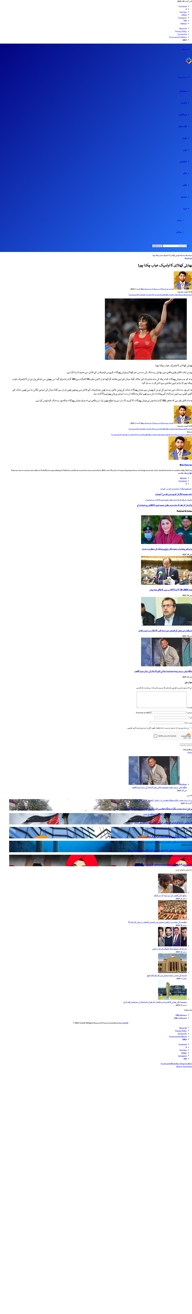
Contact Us (182, 34)
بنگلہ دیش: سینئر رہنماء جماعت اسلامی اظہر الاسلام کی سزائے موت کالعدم (163, 671)
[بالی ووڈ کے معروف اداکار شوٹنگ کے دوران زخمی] (172, 946)
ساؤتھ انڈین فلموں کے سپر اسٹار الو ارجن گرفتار (170, 895)
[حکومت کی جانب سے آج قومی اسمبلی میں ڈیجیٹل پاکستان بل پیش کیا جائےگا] (172, 919)
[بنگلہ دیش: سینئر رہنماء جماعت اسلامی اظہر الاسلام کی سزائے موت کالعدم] (166, 666)
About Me (188, 473)
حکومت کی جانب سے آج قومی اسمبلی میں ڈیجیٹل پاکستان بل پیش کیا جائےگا (157, 922)
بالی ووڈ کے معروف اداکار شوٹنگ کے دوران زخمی (169, 949)
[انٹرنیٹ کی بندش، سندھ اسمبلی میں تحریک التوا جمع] (172, 972)
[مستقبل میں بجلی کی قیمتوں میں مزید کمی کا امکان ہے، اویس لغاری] (166, 625)
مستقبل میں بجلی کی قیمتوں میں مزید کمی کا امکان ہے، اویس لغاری (165, 630)
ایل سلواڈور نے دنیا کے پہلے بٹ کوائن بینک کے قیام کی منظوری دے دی (165, 836)
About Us (183, 28)
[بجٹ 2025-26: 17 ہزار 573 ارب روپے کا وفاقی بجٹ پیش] (166, 584)
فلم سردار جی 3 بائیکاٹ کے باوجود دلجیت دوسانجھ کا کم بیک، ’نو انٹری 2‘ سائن (162, 864)
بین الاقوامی (182, 114)
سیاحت (184, 197)
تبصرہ (189, 707)
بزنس (185, 150)
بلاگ (185, 173)
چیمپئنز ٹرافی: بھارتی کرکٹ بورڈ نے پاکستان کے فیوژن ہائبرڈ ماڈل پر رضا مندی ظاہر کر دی (155, 1002)
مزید (185, 208)
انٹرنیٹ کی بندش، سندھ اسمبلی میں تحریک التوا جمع (167, 975)
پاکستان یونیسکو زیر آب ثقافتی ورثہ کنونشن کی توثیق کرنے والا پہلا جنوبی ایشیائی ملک (159, 850)
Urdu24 (125, 1023)
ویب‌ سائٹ (188, 722)
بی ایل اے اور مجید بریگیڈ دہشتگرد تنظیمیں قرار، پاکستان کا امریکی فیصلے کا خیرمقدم (158, 809)
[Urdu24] (188, 63)
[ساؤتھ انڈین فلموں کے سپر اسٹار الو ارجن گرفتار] (172, 892)
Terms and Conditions (178, 37)
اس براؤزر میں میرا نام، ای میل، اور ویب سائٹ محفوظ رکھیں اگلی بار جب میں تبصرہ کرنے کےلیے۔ (158, 728)
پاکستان (184, 103)
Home (182, 255)
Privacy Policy (181, 31)
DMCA (184, 40)
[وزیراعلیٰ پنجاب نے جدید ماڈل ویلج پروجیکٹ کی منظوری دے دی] (166, 543)
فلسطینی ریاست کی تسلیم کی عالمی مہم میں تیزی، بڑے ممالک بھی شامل (163, 822)
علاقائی (179, 232)
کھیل (184, 138)
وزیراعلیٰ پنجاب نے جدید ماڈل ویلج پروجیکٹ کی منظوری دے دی (167, 549)
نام (190, 717)
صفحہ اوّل (183, 91)
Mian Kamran (146, 289)
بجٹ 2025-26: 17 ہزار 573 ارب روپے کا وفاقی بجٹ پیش (170, 590)
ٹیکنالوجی (183, 161)
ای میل (189, 712)
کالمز (185, 185)
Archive (189, 255)
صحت (179, 220)
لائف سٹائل (182, 126)
